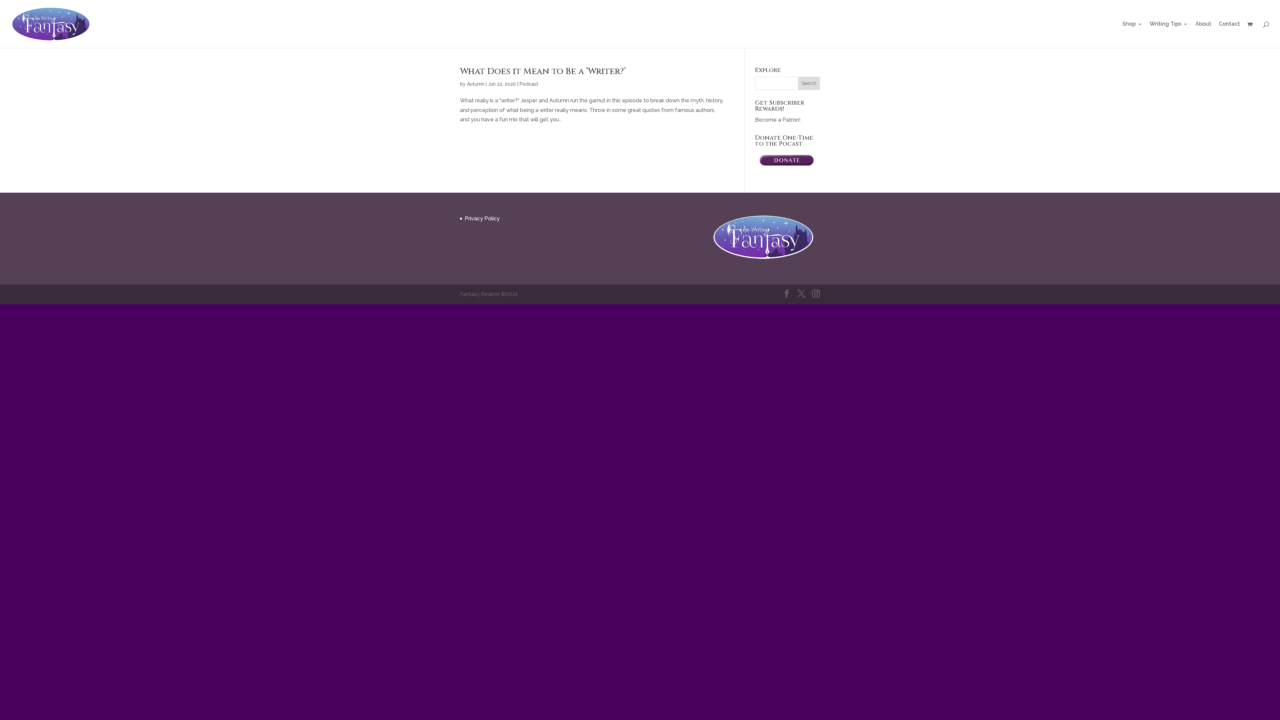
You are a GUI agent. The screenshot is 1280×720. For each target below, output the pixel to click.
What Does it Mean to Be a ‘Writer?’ (543, 71)
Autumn (475, 84)
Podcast (529, 84)
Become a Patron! (778, 120)
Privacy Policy (482, 218)
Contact (1229, 24)
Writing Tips (1165, 24)
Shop (1129, 24)
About (1203, 24)
